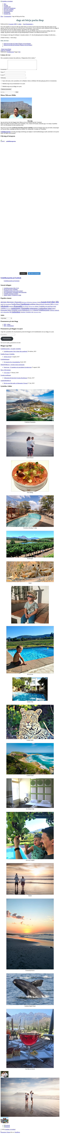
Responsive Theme (5, 1132)
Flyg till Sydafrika (8, 11)
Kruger (26, 306)
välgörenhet (36, 312)
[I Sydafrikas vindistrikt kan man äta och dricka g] (44, 218)
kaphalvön (11, 306)
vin (10, 312)
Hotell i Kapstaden (45, 304)
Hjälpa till (38, 304)
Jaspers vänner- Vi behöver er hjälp (12, 295)
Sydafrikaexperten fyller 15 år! (11, 288)
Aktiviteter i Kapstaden (14, 302)
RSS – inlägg (7, 324)
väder (32, 312)
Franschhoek (8, 304)
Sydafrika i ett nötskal (9, 1129)
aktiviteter (3, 302)
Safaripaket (20, 310)
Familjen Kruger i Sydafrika (7, 354)
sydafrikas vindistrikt (54, 310)
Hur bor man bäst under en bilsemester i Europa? (16, 383)
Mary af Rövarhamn (6, 370)
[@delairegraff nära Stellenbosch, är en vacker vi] (44, 147)
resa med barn (49, 306)
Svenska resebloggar (6, 375)
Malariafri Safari (32, 306)
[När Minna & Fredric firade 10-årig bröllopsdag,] (15, 176)
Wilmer (39, 312)
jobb (51, 304)
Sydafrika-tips (7, 6)
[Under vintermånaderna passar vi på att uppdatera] (44, 266)
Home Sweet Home (6, 49)
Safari (50, 308)
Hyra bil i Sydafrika (9, 9)
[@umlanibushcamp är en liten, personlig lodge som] (15, 227)
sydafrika (35, 310)
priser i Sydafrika (40, 306)
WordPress (17, 1132)
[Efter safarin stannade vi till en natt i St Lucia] (15, 187)
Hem (5, 4)
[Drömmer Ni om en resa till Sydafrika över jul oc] (44, 174)
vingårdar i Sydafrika (25, 312)
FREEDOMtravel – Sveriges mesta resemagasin (12, 364)
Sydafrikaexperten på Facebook (11, 278)
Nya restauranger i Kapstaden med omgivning (15, 292)
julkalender (5, 306)
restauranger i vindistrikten (38, 308)
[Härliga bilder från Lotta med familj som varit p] (15, 217)
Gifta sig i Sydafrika (6, 50)
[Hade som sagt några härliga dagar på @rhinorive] (44, 192)
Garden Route (15, 304)
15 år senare (7, 372)
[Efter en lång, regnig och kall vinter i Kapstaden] (15, 256)
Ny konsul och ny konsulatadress (12, 362)
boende (43, 302)
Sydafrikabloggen (5, 359)
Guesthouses (25, 304)
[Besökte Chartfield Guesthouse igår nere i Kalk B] (15, 266)
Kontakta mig (7, 13)
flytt (19, 52)
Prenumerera (7, 338)
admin (19, 24)
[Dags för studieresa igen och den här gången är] (44, 207)
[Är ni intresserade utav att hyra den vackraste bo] (44, 162)
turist (2, 312)
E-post (2, 75)
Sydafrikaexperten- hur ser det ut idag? (13, 291)
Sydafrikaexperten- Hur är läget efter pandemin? (16, 351)
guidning (32, 304)
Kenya (24, 306)
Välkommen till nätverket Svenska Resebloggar (15, 378)
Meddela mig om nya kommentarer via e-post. (13, 83)
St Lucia (31, 310)
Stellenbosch (25, 310)
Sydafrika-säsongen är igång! (11, 293)
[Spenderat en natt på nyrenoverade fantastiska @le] (15, 163)
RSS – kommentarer (9, 325)
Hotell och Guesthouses (9, 8)
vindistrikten (16, 312)
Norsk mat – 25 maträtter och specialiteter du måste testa (17, 367)
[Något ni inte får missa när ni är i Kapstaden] (44, 155)
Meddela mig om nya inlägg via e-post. (12, 86)
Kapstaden (18, 306)
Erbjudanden (7, 12)
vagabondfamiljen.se (6, 380)
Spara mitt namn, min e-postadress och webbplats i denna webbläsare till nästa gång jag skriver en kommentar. (29, 80)
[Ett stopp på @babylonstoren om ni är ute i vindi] (15, 154)
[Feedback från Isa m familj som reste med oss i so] (44, 236)
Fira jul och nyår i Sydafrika (11, 289)
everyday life (53, 302)
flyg (4, 304)
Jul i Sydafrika (55, 304)
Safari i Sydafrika (13, 310)
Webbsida (3, 78)
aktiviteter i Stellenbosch (27, 302)
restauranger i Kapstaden (20, 308)
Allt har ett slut (7, 356)
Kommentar (4, 69)
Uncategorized (7, 16)
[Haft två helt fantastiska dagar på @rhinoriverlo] (15, 208)
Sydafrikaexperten (44, 310)
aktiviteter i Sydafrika (37, 302)
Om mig (6, 5)
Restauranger (8, 308)
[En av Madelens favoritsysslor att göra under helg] (44, 257)
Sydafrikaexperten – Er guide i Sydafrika (11, 348)
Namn (2, 72)
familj (2, 304)
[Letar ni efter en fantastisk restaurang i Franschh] (15, 148)
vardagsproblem (6, 312)
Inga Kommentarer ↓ (28, 24)
